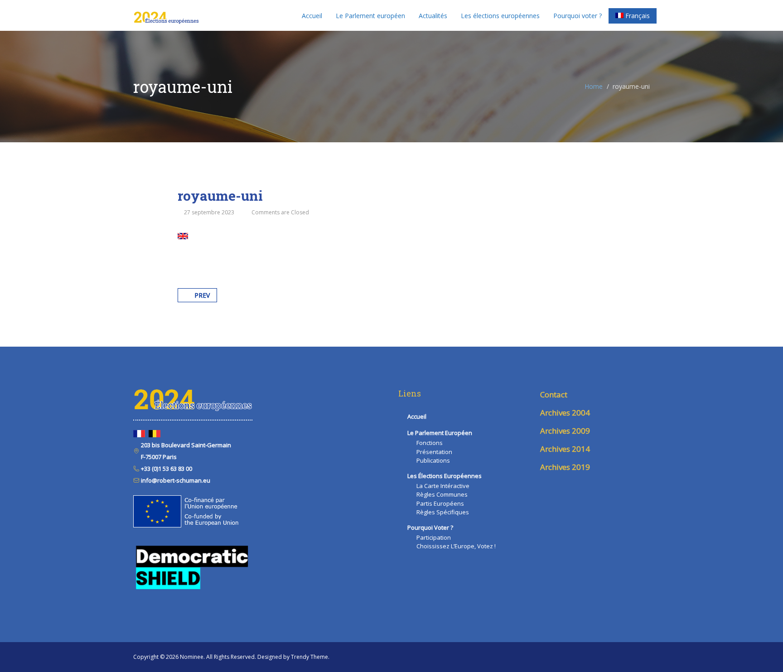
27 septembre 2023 (209, 212)
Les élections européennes (500, 15)
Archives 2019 (565, 467)
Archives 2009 (565, 430)
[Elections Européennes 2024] (166, 15)
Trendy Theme (309, 657)
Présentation (434, 452)
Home (594, 86)
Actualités (433, 15)
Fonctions (429, 443)
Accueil (312, 15)
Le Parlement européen (370, 15)
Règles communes (442, 494)
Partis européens (440, 503)
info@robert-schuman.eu (175, 480)
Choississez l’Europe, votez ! (456, 546)
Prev (202, 295)
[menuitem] (632, 16)
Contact (553, 394)
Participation (433, 537)
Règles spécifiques (442, 512)
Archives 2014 (565, 449)
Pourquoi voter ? (577, 15)
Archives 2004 (565, 412)
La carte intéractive (442, 486)
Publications (433, 460)
